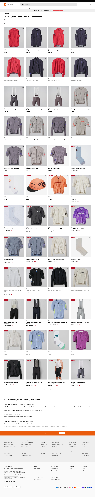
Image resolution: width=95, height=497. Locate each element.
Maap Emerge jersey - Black (31, 228)
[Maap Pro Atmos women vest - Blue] (36, 37)
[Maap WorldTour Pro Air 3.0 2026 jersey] (81, 215)
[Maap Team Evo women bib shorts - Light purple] (36, 96)
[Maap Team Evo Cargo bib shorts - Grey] (14, 96)
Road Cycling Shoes (86, 442)
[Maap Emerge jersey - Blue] (14, 246)
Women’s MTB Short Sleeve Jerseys (28, 448)
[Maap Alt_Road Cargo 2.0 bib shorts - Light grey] (81, 309)
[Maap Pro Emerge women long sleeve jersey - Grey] (14, 126)
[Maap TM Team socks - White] (58, 340)
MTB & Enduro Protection (26, 455)
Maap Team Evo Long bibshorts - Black (33, 322)
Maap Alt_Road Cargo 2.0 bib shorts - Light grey (80, 322)
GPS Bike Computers (73, 444)
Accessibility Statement (55, 479)
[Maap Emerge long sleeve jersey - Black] (14, 369)
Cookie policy (53, 475)
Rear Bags (42, 450)
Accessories (49, 8)
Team (32, 8)
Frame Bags (43, 453)
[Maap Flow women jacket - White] (14, 340)
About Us (72, 472)
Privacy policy (53, 472)
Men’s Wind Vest (7, 453)
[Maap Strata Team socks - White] (14, 185)
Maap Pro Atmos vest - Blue (76, 50)
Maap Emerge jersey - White (76, 197)
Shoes (44, 8)
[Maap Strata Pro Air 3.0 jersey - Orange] (58, 185)
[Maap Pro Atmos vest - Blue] (81, 37)
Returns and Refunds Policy (56, 470)
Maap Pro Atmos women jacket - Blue (33, 80)
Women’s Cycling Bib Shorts (9, 448)
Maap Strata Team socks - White (10, 197)
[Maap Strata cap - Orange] (36, 185)
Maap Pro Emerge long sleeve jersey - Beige (34, 139)
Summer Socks (85, 450)
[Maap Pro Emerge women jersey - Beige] (81, 126)
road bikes (10, 471)
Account (35, 472)
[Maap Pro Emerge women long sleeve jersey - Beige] (81, 96)
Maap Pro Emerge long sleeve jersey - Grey (56, 139)
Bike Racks (43, 446)
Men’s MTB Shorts (24, 446)
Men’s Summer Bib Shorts (8, 444)
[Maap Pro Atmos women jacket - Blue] (36, 67)
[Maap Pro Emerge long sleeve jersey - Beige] (36, 126)
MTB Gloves (23, 453)
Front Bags (43, 448)
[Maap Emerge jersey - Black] (36, 215)
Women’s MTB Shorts (25, 450)
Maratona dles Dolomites (13, 475)
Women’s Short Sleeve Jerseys (10, 446)
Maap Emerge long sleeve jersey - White (56, 259)
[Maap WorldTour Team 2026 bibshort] (81, 369)
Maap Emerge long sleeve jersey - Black (11, 382)
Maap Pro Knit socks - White (9, 228)
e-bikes (17, 471)
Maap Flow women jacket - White (10, 352)
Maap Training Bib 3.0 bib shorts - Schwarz (34, 382)
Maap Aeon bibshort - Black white (10, 322)
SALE (24, 8)
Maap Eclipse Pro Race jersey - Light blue (34, 352)
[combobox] (48, 4)
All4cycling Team (86, 475)
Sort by (5, 23)
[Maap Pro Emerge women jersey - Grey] (14, 155)
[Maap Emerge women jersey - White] (58, 215)
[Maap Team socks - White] (81, 246)
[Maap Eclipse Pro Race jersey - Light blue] (36, 340)
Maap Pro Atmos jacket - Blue (76, 80)
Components (55, 8)
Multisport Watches (72, 442)
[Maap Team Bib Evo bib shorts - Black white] (58, 369)
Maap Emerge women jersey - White (55, 228)
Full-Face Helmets (55, 448)
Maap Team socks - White (75, 259)
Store (84, 468)
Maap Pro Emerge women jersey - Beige (78, 139)
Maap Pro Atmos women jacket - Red (11, 80)
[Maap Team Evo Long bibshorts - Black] (36, 309)
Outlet (71, 468)
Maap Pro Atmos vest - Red (53, 50)
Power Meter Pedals (72, 446)
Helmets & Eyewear (38, 8)
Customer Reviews (54, 477)
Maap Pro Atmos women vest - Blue (33, 50)
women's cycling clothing (28, 421)
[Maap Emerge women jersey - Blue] (36, 246)
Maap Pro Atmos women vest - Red (10, 50)
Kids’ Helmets (55, 455)
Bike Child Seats (44, 444)
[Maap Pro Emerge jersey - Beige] (36, 155)
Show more (47, 394)
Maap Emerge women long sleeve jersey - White (80, 290)
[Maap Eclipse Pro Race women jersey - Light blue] (58, 309)
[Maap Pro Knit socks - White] (14, 215)
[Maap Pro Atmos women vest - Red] (14, 37)
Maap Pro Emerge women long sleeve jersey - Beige (81, 109)
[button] (90, 4)
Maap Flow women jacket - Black (54, 290)
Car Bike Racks (43, 442)
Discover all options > (18, 0)
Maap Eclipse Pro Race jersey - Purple (78, 352)
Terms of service (54, 468)
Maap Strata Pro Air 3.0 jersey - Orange (55, 197)
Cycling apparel (7, 410)
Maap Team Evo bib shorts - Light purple (56, 109)
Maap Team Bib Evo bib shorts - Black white (56, 382)
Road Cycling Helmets (56, 453)
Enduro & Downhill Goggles (57, 444)
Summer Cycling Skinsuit (8, 450)
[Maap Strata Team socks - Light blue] (81, 155)
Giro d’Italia (20, 474)
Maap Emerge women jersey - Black (33, 290)
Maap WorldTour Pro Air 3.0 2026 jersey (78, 228)
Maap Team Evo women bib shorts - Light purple (35, 109)
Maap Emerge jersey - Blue (9, 259)
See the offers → (58, 10)
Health (70, 8)
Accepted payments (38, 479)
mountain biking (16, 423)
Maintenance (62, 8)
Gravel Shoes (84, 448)
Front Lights (71, 448)
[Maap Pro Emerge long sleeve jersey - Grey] (58, 126)
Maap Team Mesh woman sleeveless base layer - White (13, 291)
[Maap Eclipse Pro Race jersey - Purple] (81, 340)
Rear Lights (71, 450)
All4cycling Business (87, 472)
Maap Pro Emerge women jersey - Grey (11, 168)
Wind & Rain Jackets (8, 455)
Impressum (72, 475)
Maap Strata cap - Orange (31, 197)
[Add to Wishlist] (23, 28)
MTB (13, 471)
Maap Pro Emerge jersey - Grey (54, 168)
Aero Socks (84, 444)
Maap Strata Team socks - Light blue (78, 168)
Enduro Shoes (85, 453)
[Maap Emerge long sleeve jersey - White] (58, 246)
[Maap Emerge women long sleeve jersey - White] (81, 277)
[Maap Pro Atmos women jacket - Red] (14, 67)
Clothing (28, 8)
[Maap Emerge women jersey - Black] (36, 277)
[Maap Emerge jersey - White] (81, 185)
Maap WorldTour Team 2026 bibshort (78, 382)
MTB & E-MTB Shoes (86, 455)
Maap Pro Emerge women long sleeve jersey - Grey (13, 139)
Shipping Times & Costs (38, 477)
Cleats (83, 446)
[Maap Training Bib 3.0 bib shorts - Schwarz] (36, 369)
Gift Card (85, 470)
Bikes (67, 8)
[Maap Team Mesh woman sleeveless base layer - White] (14, 277)
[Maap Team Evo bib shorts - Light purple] (58, 96)
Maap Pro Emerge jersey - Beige (32, 168)
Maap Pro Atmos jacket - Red (53, 80)
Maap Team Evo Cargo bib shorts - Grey (11, 109)
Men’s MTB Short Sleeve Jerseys (27, 442)
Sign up (61, 432)
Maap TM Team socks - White (53, 352)
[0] (88, 4)
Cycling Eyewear (55, 442)
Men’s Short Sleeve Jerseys (9, 442)
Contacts (35, 470)
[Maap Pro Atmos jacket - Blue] (81, 67)
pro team (17, 469)
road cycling (23, 423)
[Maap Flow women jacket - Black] (58, 277)
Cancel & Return (37, 468)
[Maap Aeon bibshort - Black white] (14, 309)
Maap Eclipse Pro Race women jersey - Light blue (57, 322)
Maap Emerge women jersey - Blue (32, 259)
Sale (71, 470)
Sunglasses (54, 446)
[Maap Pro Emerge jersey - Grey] (58, 155)
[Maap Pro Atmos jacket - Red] (58, 67)
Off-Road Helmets (55, 450)
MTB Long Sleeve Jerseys (26, 444)
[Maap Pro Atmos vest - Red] (58, 37)
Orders (35, 475)
